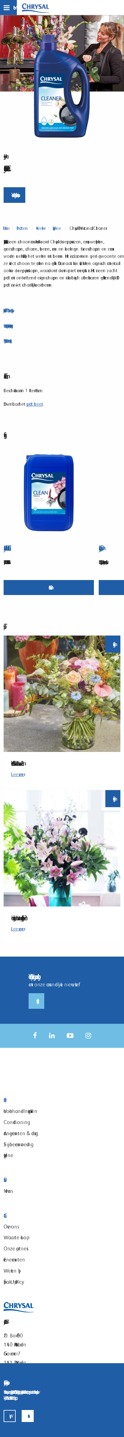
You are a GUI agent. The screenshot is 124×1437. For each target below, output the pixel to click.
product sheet (34, 404)
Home (5, 228)
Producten (22, 228)
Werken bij (12, 1270)
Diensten (40, 1180)
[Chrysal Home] (35, 8)
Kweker (40, 228)
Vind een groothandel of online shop (14, 195)
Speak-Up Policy (13, 1282)
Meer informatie (48, 587)
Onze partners (15, 1248)
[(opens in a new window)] (35, 1035)
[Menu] (8, 7)
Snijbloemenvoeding (17, 1144)
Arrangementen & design (21, 1133)
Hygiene (8, 1155)
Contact (40, 1215)
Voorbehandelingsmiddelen (20, 1111)
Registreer (36, 1001)
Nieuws (7, 1191)
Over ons (10, 1226)
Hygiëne (57, 228)
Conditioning (15, 1122)
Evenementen (14, 1259)
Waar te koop (15, 1237)
